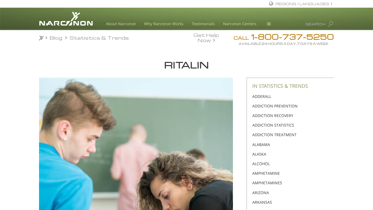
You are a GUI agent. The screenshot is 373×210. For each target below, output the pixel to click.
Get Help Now (206, 37)
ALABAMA (261, 144)
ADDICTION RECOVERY (272, 115)
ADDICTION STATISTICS (273, 125)
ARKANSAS (262, 202)
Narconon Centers (239, 23)
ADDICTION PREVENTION (275, 106)
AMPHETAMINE (266, 173)
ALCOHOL (261, 163)
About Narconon (121, 23)
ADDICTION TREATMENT (274, 134)
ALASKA (259, 154)
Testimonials (203, 23)
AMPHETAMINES (267, 182)
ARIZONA (260, 192)
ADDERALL (261, 96)
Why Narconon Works (163, 23)
